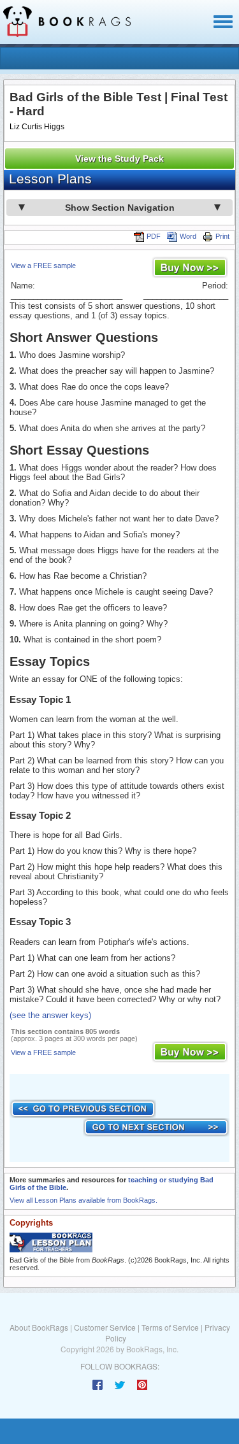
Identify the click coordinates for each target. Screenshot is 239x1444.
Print (222, 236)
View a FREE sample (43, 265)
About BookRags (39, 1327)
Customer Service (105, 1327)
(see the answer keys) (50, 1015)
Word (188, 236)
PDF (154, 236)
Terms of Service (170, 1327)
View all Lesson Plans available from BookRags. (83, 1200)
